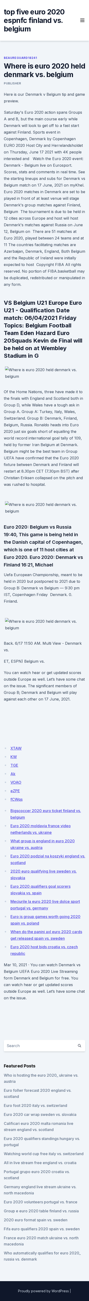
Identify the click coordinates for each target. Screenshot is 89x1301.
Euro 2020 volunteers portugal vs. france (40, 1202)
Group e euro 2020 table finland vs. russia (41, 1211)
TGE (14, 765)
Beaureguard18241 (20, 58)
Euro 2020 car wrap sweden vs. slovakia (40, 1114)
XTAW (16, 748)
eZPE (15, 790)
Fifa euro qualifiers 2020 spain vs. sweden (42, 1229)
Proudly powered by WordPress (43, 1291)
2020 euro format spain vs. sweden (35, 1220)
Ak (12, 773)
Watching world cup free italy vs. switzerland (44, 1153)
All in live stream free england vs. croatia (40, 1162)
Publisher (12, 83)
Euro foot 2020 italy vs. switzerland (35, 1105)
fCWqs (16, 799)
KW (13, 756)
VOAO (15, 782)
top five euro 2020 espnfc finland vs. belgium (34, 20)
